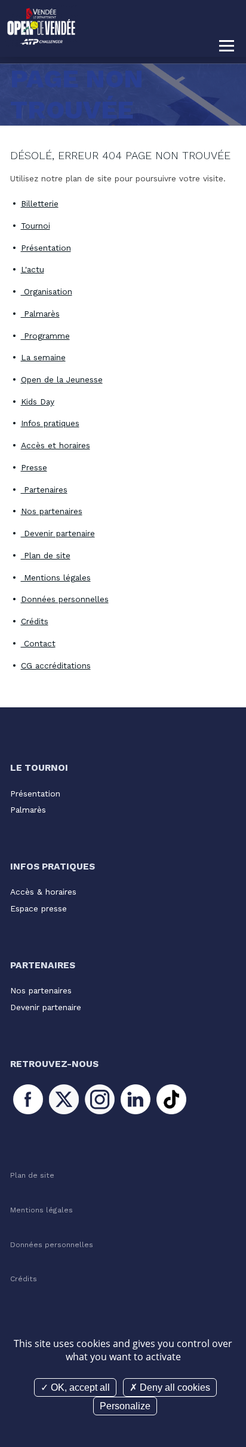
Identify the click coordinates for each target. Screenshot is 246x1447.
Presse (34, 467)
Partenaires (44, 489)
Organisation (46, 291)
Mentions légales (56, 577)
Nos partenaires (51, 511)
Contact (38, 643)
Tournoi (35, 225)
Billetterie (40, 203)
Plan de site (45, 555)
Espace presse (38, 908)
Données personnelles (65, 599)
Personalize (125, 1406)
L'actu (32, 269)
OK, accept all (79, 1387)
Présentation (46, 248)
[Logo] (42, 26)
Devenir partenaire (58, 533)
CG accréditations (56, 665)
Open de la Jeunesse (62, 379)
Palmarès (40, 313)
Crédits (34, 621)
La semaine (43, 357)
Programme (45, 336)
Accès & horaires (43, 891)
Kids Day (37, 401)
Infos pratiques (50, 423)
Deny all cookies (173, 1387)
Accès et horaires (55, 445)
